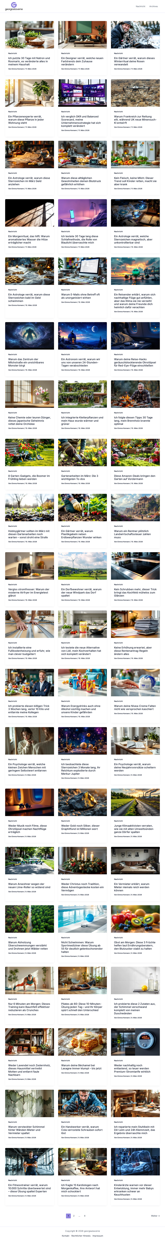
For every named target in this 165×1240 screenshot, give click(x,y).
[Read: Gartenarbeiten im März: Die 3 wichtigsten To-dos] (82, 452)
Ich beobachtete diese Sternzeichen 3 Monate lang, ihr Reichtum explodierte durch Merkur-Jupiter (80, 769)
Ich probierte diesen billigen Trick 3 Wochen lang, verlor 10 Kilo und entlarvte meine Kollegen (28, 709)
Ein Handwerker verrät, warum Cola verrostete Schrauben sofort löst (81, 1130)
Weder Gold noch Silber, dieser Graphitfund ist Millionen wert (80, 827)
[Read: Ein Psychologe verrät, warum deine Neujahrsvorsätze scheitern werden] (135, 740)
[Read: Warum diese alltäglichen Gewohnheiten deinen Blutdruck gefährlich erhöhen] (82, 154)
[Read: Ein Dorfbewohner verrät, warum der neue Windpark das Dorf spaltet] (82, 565)
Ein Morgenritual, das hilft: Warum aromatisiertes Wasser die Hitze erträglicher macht (29, 239)
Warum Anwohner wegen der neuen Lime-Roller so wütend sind (29, 885)
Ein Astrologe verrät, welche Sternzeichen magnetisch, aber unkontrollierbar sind (133, 239)
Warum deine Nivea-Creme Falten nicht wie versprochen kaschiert (135, 707)
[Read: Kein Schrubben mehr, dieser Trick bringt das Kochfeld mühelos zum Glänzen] (135, 565)
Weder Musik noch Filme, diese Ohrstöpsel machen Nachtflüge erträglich (27, 829)
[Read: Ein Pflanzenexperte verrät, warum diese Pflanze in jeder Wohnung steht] (29, 93)
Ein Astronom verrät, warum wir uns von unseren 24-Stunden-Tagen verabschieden (80, 362)
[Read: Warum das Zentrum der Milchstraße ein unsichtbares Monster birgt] (29, 335)
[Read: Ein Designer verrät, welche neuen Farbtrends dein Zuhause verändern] (82, 34)
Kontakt (65, 1235)
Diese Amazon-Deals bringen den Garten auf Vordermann (134, 477)
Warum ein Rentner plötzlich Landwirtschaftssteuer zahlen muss (132, 534)
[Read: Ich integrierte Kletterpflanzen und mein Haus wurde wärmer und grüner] (82, 394)
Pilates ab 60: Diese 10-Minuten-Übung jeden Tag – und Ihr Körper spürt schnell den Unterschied (81, 1007)
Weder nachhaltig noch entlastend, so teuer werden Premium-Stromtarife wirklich (132, 1068)
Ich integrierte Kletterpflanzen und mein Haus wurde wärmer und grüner (82, 420)
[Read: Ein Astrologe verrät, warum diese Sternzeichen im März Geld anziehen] (29, 154)
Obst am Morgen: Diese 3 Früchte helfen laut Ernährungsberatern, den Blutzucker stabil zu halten (134, 945)
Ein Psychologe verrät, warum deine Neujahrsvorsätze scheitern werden (135, 767)
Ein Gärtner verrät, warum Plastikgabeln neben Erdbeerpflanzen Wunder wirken (81, 534)
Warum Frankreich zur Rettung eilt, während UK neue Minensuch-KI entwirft (135, 119)
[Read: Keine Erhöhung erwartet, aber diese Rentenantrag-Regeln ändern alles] (135, 624)
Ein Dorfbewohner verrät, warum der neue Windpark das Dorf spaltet (81, 592)
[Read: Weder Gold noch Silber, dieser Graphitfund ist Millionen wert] (82, 802)
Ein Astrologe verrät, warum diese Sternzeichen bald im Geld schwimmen (29, 297)
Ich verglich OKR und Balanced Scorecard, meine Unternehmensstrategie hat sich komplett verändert (81, 121)
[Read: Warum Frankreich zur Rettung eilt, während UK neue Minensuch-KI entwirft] (135, 93)
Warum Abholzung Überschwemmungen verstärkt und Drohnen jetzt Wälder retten (28, 945)
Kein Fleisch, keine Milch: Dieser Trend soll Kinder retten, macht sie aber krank (135, 181)
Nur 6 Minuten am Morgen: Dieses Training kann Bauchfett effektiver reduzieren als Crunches (29, 1007)
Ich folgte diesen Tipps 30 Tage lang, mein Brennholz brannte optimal (133, 420)
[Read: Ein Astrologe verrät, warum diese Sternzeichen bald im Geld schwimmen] (29, 271)
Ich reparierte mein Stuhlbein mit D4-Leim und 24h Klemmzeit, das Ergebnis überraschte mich (134, 1130)
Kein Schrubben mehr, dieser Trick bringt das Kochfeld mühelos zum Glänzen (135, 592)
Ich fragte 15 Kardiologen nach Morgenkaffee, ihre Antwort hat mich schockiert (80, 1188)
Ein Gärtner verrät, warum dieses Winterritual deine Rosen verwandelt (134, 61)
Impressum (98, 1235)
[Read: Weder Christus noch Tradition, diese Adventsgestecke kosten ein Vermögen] (82, 860)
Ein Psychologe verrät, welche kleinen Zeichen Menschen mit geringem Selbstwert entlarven (27, 767)
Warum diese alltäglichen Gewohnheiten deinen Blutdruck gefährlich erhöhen (81, 181)
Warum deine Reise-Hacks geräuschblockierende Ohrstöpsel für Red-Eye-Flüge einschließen (135, 362)
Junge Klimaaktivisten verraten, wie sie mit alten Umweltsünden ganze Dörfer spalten (133, 829)
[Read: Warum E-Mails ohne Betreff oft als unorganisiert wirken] (82, 271)
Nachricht (12, 53)
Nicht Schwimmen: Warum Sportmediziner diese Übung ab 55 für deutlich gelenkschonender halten (82, 947)
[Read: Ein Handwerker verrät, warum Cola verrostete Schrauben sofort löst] (82, 1103)
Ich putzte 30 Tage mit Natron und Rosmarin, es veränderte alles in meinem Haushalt (29, 61)
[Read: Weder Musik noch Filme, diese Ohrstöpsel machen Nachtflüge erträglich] (29, 802)
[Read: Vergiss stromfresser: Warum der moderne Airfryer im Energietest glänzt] (29, 565)
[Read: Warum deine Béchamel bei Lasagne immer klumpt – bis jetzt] (82, 1041)
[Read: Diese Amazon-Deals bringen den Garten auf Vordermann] (135, 452)
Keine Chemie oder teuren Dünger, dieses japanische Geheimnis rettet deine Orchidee (29, 420)
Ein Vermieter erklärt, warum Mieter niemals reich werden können (131, 887)
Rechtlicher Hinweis (80, 1235)
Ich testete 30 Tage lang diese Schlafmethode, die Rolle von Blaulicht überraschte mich (79, 239)
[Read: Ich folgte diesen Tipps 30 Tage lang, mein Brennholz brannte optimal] (135, 394)
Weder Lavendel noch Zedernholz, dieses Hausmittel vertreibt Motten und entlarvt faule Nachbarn (29, 1070)
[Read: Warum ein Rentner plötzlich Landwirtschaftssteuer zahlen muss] (135, 507)
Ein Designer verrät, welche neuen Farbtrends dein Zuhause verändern (82, 61)
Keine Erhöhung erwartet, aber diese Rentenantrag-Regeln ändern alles (133, 650)
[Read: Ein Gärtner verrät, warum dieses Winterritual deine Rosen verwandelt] (135, 34)
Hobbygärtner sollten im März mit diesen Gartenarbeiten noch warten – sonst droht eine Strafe (29, 534)
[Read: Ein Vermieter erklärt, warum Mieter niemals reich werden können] (135, 860)
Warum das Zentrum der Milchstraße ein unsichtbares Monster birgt (26, 362)
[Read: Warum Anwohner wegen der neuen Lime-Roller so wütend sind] (29, 860)
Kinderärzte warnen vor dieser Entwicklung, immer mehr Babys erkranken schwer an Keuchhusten (134, 1190)
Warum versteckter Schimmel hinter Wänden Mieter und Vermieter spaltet (26, 1130)
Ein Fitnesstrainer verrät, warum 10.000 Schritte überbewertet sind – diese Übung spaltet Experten (29, 1188)
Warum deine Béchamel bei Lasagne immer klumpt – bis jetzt (81, 1067)
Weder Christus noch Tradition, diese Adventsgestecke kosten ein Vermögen (82, 887)
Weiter (155, 1215)
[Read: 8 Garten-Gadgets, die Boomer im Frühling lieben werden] (29, 452)
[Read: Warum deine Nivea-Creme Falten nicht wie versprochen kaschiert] (135, 682)
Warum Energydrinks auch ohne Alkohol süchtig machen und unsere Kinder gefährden (80, 709)
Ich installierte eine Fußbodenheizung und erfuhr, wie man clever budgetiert (29, 650)
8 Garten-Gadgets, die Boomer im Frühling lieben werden (29, 477)
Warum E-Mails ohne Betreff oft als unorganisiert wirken (80, 296)
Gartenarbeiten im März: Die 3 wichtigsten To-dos (79, 477)
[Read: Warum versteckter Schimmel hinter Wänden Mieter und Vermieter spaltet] (29, 1103)
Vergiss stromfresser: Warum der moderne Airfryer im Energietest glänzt (28, 592)
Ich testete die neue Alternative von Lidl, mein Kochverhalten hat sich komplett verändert (81, 650)
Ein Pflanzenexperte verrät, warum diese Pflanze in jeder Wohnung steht (26, 119)
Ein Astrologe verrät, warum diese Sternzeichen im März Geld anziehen (29, 181)
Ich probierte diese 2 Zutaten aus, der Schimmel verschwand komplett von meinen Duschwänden (135, 1008)
